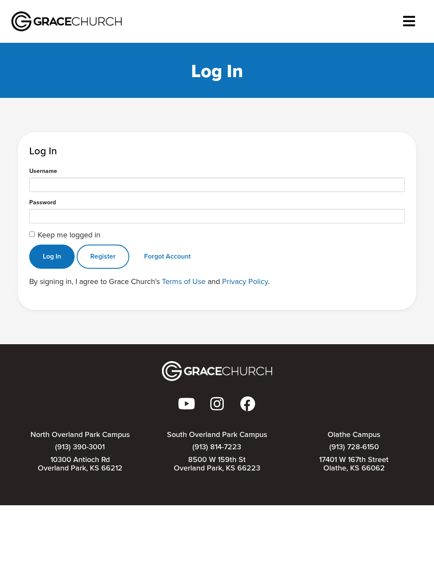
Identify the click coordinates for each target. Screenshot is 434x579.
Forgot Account (167, 256)
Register (103, 256)
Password (42, 202)
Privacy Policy (245, 281)
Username (43, 171)
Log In (52, 256)
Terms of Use (184, 281)
